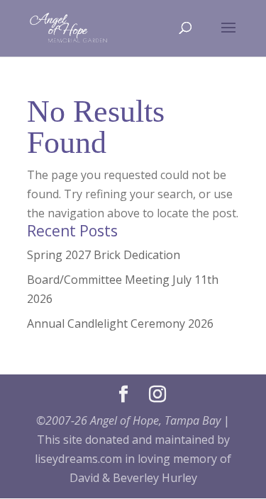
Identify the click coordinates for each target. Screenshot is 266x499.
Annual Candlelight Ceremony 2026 (120, 323)
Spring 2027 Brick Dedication (103, 255)
